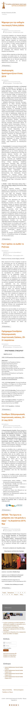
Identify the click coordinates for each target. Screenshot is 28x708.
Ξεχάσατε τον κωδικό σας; (9, 656)
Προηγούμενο (11, 592)
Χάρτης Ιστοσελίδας (7, 689)
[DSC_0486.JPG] (18, 614)
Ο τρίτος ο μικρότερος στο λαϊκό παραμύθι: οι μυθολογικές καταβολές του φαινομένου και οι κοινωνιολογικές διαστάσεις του (14, 624)
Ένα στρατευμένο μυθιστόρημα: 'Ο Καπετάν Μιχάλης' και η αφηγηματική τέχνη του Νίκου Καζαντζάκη (14, 629)
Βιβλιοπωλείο (8, 607)
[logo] (14, 5)
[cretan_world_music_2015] (8, 617)
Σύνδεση (6, 650)
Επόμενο (16, 594)
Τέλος (21, 594)
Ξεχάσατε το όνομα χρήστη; (9, 655)
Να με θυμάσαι (7, 648)
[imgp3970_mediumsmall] (5, 617)
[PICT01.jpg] (11, 614)
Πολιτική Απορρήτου (19, 689)
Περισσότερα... (7, 65)
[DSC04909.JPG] (21, 614)
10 (11, 594)
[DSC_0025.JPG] (14, 614)
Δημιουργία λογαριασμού (9, 653)
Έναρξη (4, 592)
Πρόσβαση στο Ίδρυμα (7, 692)
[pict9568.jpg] (5, 614)
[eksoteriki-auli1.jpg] (8, 614)
